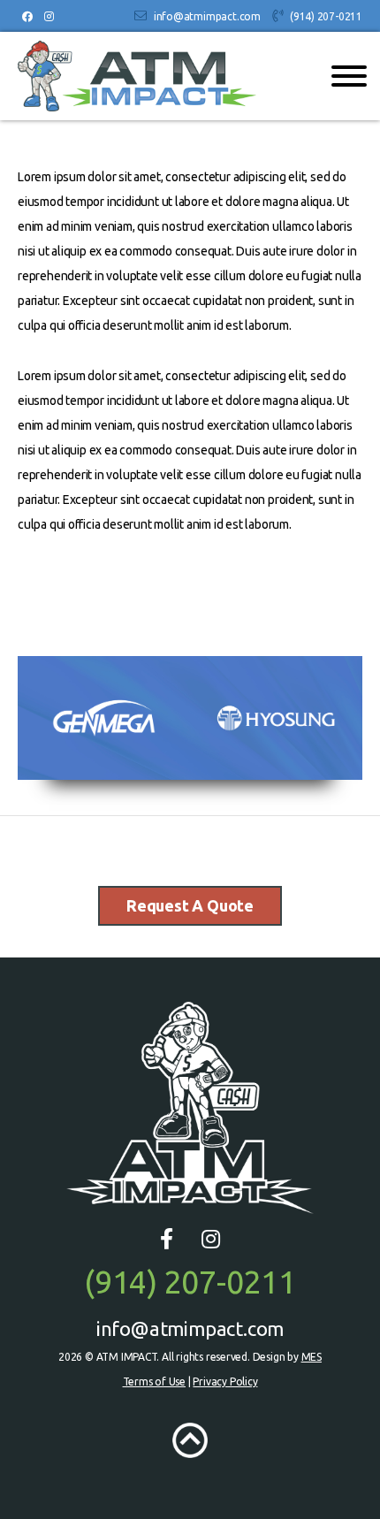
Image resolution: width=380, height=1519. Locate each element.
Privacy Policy (225, 1381)
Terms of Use (154, 1381)
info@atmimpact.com (207, 16)
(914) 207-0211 (326, 16)
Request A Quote (190, 905)
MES (311, 1357)
